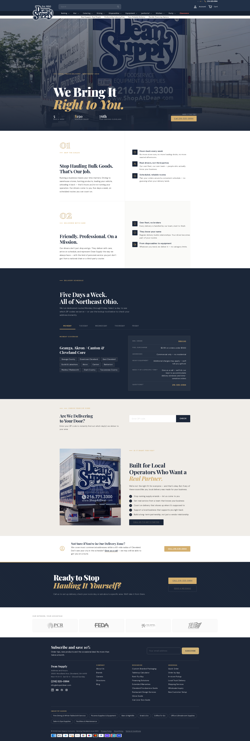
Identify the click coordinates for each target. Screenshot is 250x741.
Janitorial (145, 13)
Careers (99, 676)
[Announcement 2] (199, 1)
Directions (100, 680)
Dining (100, 13)
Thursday (120, 326)
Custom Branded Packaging (144, 669)
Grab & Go (144, 716)
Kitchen (159, 13)
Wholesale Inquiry (176, 688)
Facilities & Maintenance (86, 721)
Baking (64, 13)
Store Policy (118, 731)
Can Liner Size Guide (141, 700)
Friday (135, 326)
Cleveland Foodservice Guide (145, 688)
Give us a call (111, 550)
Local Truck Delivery (176, 680)
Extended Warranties (141, 684)
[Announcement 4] (202, 1)
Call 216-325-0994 (183, 118)
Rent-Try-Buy (138, 676)
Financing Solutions (140, 680)
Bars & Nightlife (128, 716)
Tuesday (83, 326)
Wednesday (101, 326)
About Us (100, 669)
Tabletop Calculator (140, 672)
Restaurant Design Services (144, 692)
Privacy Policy (106, 731)
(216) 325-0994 (60, 681)
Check (183, 418)
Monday (67, 326)
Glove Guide (137, 696)
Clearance (184, 13)
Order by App (174, 672)
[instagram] (66, 690)
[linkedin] (52, 690)
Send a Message (182, 588)
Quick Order (173, 669)
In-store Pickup (175, 676)
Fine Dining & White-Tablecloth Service (69, 716)
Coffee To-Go (159, 716)
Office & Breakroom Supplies (183, 716)
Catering (87, 13)
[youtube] (57, 690)
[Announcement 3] (200, 1)
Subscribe (190, 651)
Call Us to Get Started (146, 522)
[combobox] (90, 6)
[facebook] (61, 690)
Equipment (130, 13)
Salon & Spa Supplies (62, 721)
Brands (99, 672)
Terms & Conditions (133, 731)
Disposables (114, 13)
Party (171, 13)
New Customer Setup (177, 692)
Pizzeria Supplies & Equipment (103, 716)
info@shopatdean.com (61, 685)
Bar (75, 13)
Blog (98, 684)
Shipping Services (176, 684)
